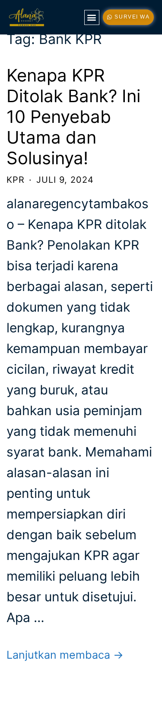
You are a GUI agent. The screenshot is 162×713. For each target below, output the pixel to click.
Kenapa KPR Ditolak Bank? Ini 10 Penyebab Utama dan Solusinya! (73, 117)
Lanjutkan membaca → (65, 654)
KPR (15, 180)
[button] (91, 17)
